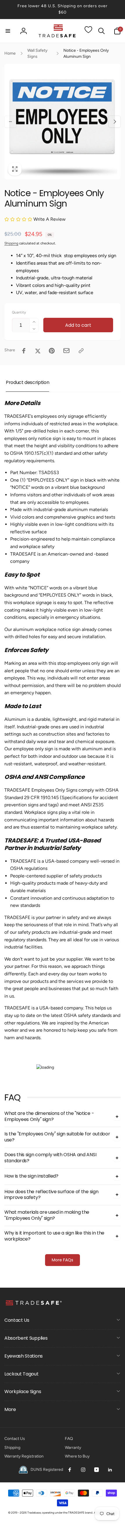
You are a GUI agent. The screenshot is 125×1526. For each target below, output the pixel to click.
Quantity (19, 312)
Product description (27, 382)
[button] (7, 31)
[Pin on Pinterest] (52, 351)
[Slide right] (114, 122)
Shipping (11, 243)
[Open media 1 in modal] (62, 121)
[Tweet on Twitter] (38, 351)
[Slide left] (10, 122)
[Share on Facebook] (24, 351)
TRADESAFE (76, 1512)
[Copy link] (81, 351)
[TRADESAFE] (33, 1305)
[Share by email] (66, 350)
